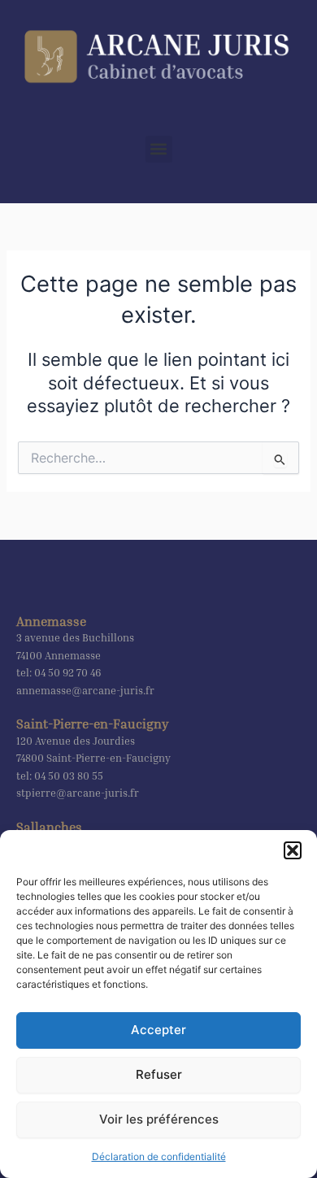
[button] (292, 850)
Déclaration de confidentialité (159, 1156)
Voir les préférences (159, 1119)
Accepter (158, 1029)
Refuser (159, 1074)
